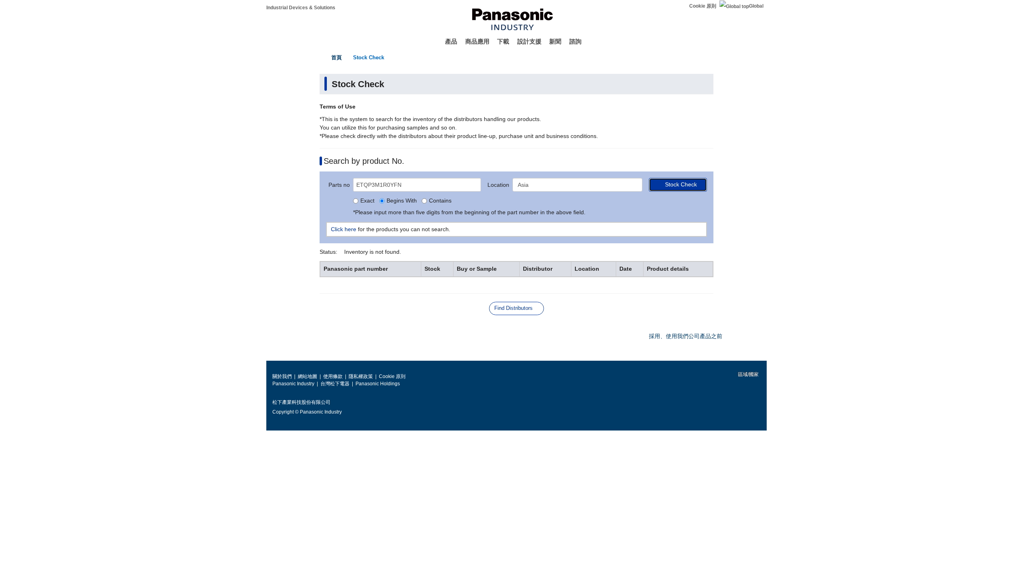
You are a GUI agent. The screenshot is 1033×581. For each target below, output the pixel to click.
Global (756, 6)
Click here (343, 229)
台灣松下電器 (334, 384)
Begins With (402, 201)
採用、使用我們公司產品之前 (685, 336)
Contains (440, 201)
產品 (451, 41)
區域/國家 (748, 374)
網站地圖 (307, 376)
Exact (367, 201)
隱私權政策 (361, 376)
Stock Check (368, 57)
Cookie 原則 (702, 6)
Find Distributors (513, 308)
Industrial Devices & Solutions (300, 7)
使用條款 (333, 376)
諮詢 (575, 41)
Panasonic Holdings (377, 384)
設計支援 (529, 41)
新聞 (555, 41)
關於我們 (282, 376)
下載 (503, 41)
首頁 (336, 57)
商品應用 (477, 41)
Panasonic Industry (293, 384)
